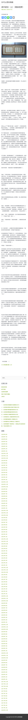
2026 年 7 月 (4, 436)
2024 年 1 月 (4, 508)
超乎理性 (3, 389)
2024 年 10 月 (4, 486)
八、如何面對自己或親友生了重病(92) (10, 421)
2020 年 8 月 (4, 605)
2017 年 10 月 (4, 686)
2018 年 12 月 (4, 653)
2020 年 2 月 (4, 620)
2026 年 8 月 (4, 434)
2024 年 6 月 (4, 496)
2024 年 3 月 (4, 503)
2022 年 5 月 (4, 555)
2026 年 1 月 (4, 451)
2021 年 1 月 (4, 593)
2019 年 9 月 (4, 631)
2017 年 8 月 (4, 691)
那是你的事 (4, 387)
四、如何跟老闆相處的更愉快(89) (9, 412)
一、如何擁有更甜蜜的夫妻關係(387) (10, 405)
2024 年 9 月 (4, 489)
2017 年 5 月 (4, 698)
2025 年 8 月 (4, 463)
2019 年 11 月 (4, 627)
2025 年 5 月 (4, 470)
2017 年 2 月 (4, 705)
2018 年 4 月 (4, 672)
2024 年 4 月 (4, 501)
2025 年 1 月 (4, 479)
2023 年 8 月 (4, 520)
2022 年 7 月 (4, 551)
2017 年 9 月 (4, 688)
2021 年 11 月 (4, 570)
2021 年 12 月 (4, 567)
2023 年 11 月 (4, 513)
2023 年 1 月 (4, 536)
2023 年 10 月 (4, 515)
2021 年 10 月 (4, 572)
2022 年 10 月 (4, 543)
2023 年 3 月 (4, 532)
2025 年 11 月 (4, 455)
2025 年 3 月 (4, 474)
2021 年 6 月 (4, 581)
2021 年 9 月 (4, 574)
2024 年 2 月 (4, 505)
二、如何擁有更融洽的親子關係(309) (10, 407)
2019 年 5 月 (4, 641)
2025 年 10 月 (4, 458)
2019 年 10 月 (4, 629)
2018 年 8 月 (4, 662)
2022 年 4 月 (4, 558)
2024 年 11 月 (4, 484)
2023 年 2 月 (4, 534)
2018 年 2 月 (4, 677)
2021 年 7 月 (4, 579)
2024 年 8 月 (4, 491)
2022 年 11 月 (4, 541)
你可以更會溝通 (7, 2)
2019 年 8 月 (4, 634)
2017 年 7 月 (4, 693)
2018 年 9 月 (4, 660)
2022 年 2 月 (4, 562)
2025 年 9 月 (4, 460)
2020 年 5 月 (4, 612)
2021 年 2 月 (4, 591)
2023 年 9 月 (4, 517)
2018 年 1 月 (4, 679)
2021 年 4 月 (4, 586)
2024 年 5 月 (4, 498)
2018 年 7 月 (4, 665)
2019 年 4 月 (4, 643)
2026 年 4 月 (4, 444)
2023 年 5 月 (4, 527)
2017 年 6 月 (4, 696)
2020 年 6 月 (4, 610)
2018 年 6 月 (4, 667)
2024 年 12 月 (4, 482)
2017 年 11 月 (4, 684)
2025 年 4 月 (4, 472)
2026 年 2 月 (4, 448)
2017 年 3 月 (4, 703)
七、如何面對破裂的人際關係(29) (9, 419)
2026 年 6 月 (4, 439)
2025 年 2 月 (4, 477)
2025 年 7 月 (4, 465)
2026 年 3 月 (4, 446)
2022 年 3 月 (4, 560)
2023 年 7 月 (4, 522)
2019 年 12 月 (4, 624)
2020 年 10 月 (4, 600)
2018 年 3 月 (4, 674)
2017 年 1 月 (4, 707)
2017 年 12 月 (4, 681)
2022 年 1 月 (4, 565)
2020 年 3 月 (4, 617)
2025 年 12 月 (4, 453)
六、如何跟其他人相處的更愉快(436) (10, 416)
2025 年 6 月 (4, 467)
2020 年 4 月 (4, 615)
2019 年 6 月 (4, 639)
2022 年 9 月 (4, 546)
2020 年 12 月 (4, 596)
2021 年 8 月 (4, 577)
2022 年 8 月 (4, 548)
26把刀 (3, 396)
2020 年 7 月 (4, 608)
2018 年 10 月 (4, 658)
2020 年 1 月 (4, 622)
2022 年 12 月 (4, 539)
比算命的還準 (4, 391)
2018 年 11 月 (4, 655)
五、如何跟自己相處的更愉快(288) (9, 414)
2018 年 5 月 (4, 669)
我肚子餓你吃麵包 (5, 394)
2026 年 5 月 (4, 441)
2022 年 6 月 (4, 553)
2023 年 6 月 (4, 524)
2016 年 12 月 (4, 710)
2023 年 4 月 (4, 529)
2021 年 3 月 (4, 589)
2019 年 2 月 (4, 648)
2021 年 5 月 (4, 584)
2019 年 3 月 (4, 646)
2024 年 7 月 (4, 493)
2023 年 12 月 (4, 510)
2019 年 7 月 (4, 636)
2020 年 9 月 (4, 603)
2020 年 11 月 (4, 598)
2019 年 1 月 (4, 650)
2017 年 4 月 (4, 700)
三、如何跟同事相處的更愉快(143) (9, 409)
